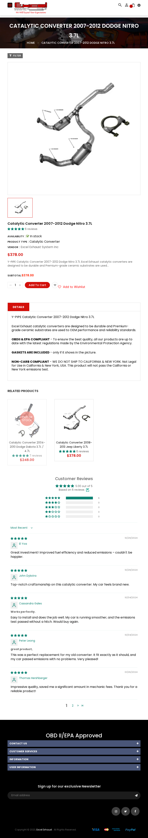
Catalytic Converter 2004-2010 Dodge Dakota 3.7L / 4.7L (27, 447)
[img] (19, 538)
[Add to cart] (80, 430)
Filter (17, 55)
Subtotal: (15, 275)
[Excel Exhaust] (114, 829)
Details (18, 307)
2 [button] (72, 706)
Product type (17, 242)
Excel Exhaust (44, 829)
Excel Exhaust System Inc (40, 247)
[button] (16, 229)
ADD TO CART (115, 826)
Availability (16, 236)
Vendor (13, 247)
